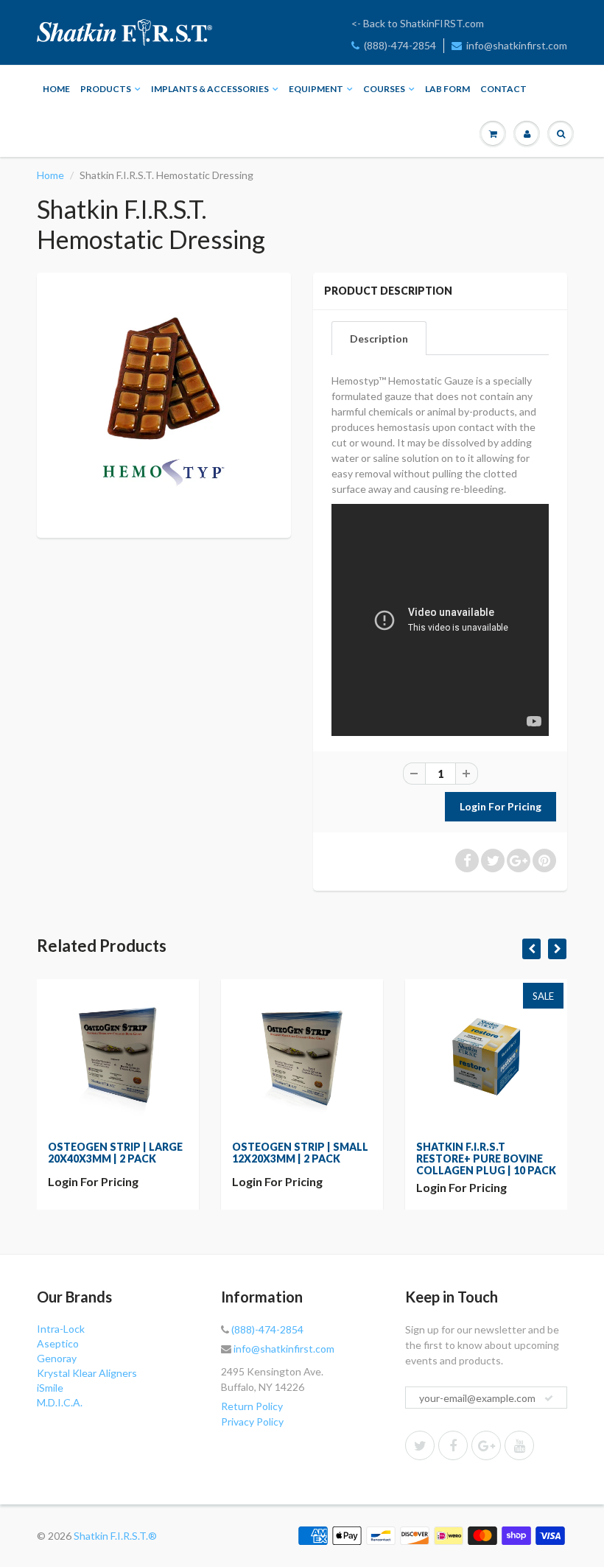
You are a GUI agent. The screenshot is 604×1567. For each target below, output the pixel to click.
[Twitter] (420, 1445)
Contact (503, 88)
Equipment (316, 88)
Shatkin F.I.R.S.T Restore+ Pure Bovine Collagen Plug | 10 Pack (486, 1158)
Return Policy (252, 1406)
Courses (384, 88)
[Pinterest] (486, 1445)
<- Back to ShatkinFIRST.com (417, 23)
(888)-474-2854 (400, 45)
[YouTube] (519, 1445)
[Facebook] (453, 1445)
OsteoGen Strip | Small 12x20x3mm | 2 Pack (300, 1152)
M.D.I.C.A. (59, 1402)
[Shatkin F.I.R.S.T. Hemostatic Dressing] (164, 403)
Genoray (57, 1358)
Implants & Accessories (210, 88)
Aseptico (58, 1343)
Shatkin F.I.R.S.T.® (115, 1535)
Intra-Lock (61, 1328)
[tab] (378, 338)
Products (105, 88)
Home (56, 88)
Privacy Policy (252, 1421)
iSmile (50, 1387)
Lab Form (447, 88)
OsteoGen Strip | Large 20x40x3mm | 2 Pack (115, 1152)
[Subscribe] (549, 1398)
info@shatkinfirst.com (516, 45)
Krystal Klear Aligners (87, 1373)
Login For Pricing (93, 1181)
